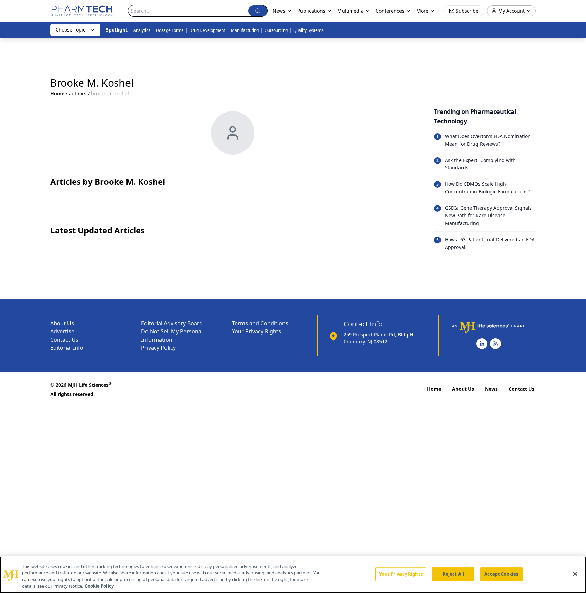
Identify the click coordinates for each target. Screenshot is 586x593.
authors (77, 93)
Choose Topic (70, 29)
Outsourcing (276, 30)
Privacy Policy (158, 347)
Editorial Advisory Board (172, 323)
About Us (62, 323)
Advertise (62, 331)
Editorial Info (66, 347)
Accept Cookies (501, 574)
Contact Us (64, 339)
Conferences (390, 10)
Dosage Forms (169, 30)
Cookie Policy (99, 586)
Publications (311, 10)
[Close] (575, 573)
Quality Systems (308, 30)
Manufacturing (245, 30)
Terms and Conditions (260, 323)
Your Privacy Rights (256, 331)
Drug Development (207, 30)
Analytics (141, 30)
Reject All (453, 574)
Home (57, 93)
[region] (293, 574)
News (491, 389)
